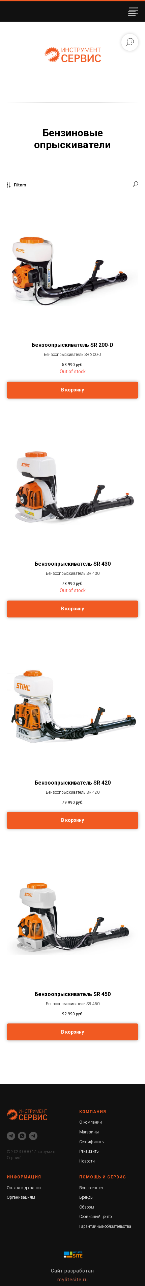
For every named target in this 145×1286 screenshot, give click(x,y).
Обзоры (86, 1207)
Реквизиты (89, 1151)
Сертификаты (92, 1142)
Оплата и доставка (24, 1188)
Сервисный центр (95, 1216)
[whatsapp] (22, 1136)
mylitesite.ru (72, 1279)
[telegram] (11, 1136)
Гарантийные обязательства (105, 1226)
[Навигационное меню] (132, 13)
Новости (87, 1161)
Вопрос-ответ (91, 1188)
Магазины (89, 1132)
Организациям (21, 1197)
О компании (90, 1122)
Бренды (86, 1197)
